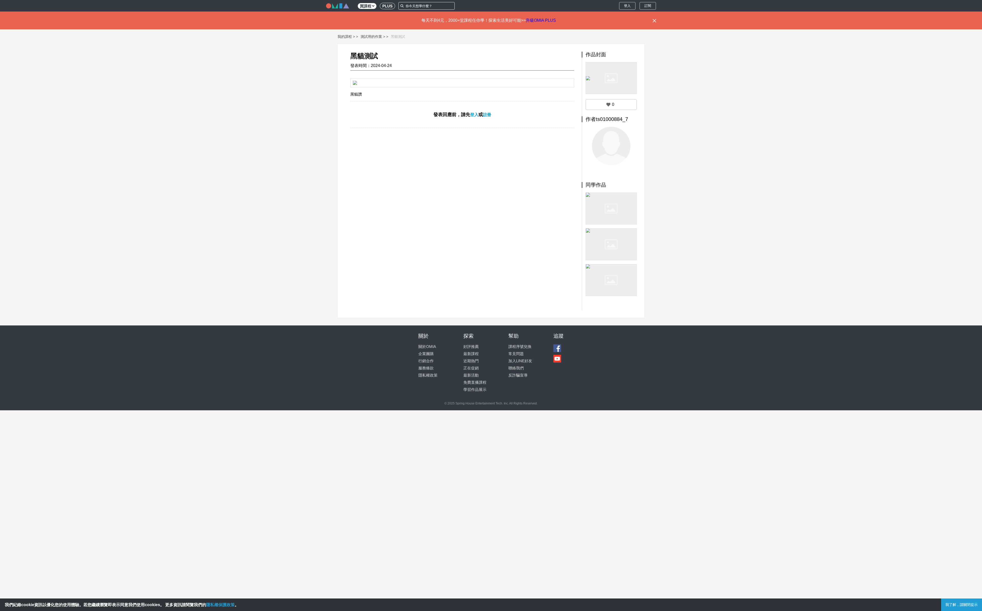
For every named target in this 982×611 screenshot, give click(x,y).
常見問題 (516, 354)
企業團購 (426, 354)
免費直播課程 (474, 382)
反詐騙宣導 (518, 375)
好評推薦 (471, 346)
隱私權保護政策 (220, 605)
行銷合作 (426, 361)
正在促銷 (471, 368)
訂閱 (647, 6)
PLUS (387, 6)
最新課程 (471, 354)
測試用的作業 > (373, 37)
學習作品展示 (474, 389)
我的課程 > (346, 37)
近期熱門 (471, 361)
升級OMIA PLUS (541, 20)
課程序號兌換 (519, 346)
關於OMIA (427, 346)
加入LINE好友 (520, 361)
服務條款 (426, 368)
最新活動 (471, 375)
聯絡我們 (516, 368)
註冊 (487, 114)
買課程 (365, 6)
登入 (627, 6)
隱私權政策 (428, 375)
